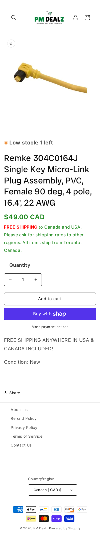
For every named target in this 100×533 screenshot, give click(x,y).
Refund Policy (24, 418)
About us (19, 409)
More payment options (50, 327)
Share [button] (14, 392)
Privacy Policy (24, 427)
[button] (14, 17)
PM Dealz (40, 528)
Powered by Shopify (65, 528)
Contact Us (21, 445)
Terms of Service (27, 436)
